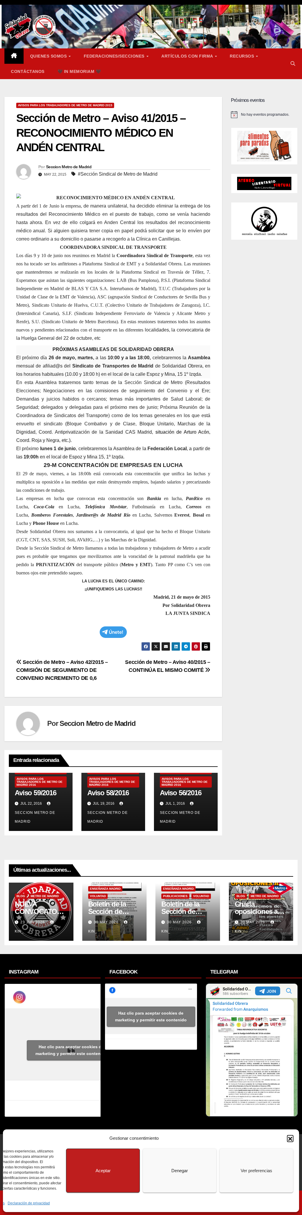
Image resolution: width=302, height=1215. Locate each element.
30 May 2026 (107, 922)
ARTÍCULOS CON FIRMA (187, 56)
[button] (290, 1138)
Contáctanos (28, 71)
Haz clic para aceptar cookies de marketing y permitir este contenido (71, 1050)
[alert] (264, 114)
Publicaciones (175, 896)
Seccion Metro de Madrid (68, 166)
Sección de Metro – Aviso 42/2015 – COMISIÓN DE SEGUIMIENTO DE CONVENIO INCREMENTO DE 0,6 (62, 670)
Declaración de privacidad (29, 1203)
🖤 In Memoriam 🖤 (79, 71)
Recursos (242, 56)
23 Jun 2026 (33, 922)
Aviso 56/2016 (180, 793)
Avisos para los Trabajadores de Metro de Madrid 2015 (65, 105)
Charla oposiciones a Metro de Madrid (259, 911)
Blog (21, 896)
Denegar (179, 1170)
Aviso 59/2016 (35, 793)
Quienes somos (49, 56)
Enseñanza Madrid (105, 888)
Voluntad (98, 896)
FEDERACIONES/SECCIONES (115, 56)
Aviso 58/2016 (108, 793)
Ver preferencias (256, 1170)
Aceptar (103, 1170)
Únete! (116, 632)
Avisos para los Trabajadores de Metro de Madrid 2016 (40, 781)
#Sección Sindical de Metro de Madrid (117, 174)
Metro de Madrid (45, 896)
